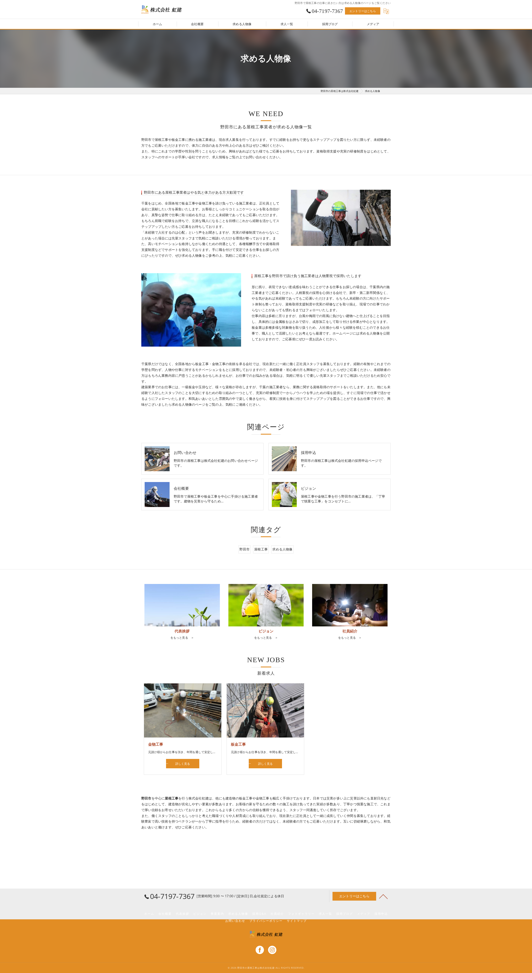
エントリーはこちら (362, 11)
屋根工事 (261, 549)
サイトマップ (297, 921)
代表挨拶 (182, 914)
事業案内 (217, 914)
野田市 (244, 549)
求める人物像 (282, 549)
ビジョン (200, 914)
